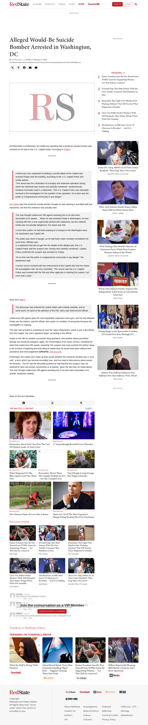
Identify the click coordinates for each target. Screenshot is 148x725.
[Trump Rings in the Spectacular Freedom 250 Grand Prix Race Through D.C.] (118, 316)
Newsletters (127, 715)
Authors (37, 4)
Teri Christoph (73, 554)
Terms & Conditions (111, 715)
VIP (66, 719)
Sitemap (125, 711)
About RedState (72, 706)
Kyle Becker (43, 584)
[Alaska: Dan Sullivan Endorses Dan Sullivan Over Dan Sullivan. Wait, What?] (118, 357)
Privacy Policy (109, 719)
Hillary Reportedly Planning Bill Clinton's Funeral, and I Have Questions (121, 667)
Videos (62, 4)
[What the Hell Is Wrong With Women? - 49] (24, 650)
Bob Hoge (13, 554)
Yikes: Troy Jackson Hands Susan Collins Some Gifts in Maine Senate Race (118, 208)
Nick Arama (43, 554)
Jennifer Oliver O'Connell (77, 584)
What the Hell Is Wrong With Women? (23, 666)
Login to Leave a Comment (52, 611)
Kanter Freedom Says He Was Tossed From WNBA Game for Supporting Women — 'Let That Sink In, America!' (23, 546)
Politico (67, 149)
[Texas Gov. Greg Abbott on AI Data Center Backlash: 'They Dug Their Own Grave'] (81, 565)
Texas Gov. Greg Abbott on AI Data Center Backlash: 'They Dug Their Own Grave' (81, 578)
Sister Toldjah (118, 213)
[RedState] (19, 4)
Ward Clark (118, 298)
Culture (87, 715)
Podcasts (50, 4)
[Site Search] (136, 4)
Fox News (14, 204)
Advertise (106, 711)
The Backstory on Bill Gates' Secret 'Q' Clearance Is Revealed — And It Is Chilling (52, 578)
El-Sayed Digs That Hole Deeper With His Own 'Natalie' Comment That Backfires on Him (49, 546)
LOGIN (128, 4)
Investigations (90, 706)
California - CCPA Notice (130, 706)
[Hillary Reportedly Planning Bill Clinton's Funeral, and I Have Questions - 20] (123, 650)
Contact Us (70, 711)
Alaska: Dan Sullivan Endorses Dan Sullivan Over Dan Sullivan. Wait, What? (118, 374)
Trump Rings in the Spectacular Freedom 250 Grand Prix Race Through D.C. (118, 333)
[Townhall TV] (93, 4)
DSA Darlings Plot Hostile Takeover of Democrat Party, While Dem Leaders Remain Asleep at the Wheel (118, 249)
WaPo (22, 300)
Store (72, 4)
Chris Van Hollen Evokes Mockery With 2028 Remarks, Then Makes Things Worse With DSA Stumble (22, 579)
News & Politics (91, 711)
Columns (87, 719)
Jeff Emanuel (17, 60)
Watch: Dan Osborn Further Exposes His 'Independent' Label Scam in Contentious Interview (118, 291)
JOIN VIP (117, 4)
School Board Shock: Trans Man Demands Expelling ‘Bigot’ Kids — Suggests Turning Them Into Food (57, 669)
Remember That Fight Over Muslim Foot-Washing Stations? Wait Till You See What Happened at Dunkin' (80, 546)
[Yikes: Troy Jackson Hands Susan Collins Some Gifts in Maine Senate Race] (118, 192)
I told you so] (54, 352)
